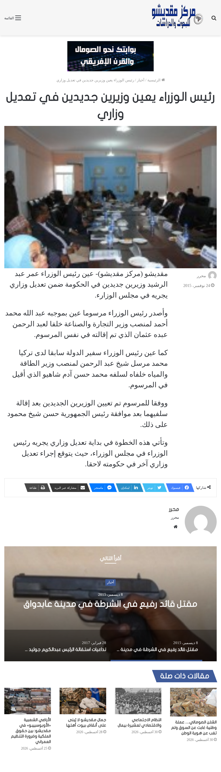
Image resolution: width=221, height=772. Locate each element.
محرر (201, 276)
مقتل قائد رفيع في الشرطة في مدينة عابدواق (110, 603)
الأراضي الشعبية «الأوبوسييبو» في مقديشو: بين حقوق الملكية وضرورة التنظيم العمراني (31, 731)
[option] (110, 603)
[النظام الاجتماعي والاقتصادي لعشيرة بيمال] (138, 701)
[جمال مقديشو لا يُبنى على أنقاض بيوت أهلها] (83, 701)
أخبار (140, 80)
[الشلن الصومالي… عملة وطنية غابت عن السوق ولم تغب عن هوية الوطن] (193, 702)
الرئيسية (154, 80)
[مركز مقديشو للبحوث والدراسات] (177, 17)
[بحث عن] (214, 20)
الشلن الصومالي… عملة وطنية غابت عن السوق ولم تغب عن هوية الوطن (194, 727)
